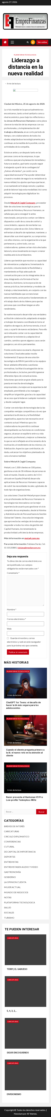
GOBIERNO (10, 877)
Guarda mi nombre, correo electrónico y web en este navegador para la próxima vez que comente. (24, 642)
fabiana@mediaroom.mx (29, 547)
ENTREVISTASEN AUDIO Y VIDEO (21, 867)
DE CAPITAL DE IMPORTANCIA (20, 851)
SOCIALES (9, 912)
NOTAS (7, 897)
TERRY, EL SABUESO (17, 969)
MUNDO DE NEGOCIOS (16, 892)
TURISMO (9, 917)
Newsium (18, 1113)
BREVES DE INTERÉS (14, 826)
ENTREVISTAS (11, 862)
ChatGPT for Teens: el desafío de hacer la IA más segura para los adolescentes (23, 705)
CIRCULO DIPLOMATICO (16, 836)
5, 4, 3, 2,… (12, 1011)
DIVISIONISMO (14, 1094)
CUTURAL (9, 846)
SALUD (7, 907)
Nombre (11, 609)
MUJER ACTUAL (12, 887)
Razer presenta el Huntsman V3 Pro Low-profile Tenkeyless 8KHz (24, 798)
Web (9, 628)
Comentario (13, 573)
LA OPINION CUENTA (15, 882)
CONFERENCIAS (12, 841)
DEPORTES (9, 856)
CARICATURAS (11, 831)
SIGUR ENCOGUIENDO (18, 1052)
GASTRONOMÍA (12, 872)
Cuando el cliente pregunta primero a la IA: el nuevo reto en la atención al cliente (25, 753)
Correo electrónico (16, 619)
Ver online (42, 42)
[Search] (27, 42)
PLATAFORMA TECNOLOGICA (25, 55)
